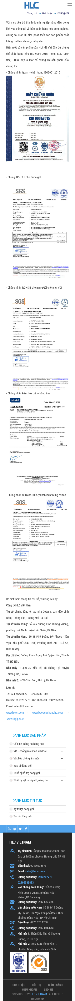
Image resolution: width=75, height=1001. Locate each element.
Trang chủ (32, 13)
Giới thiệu (47, 13)
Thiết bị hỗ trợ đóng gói (27, 773)
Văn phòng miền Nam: (30, 907)
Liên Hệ (48, 989)
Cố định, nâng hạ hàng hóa (29, 744)
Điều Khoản (29, 989)
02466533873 (26, 882)
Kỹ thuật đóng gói (24, 809)
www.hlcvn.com (15, 712)
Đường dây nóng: (27, 877)
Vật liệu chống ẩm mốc (26, 758)
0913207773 (45, 877)
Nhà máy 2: (12, 680)
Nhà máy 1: (24, 933)
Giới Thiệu (18, 985)
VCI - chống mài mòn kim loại (30, 751)
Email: (21, 871)
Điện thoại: (24, 866)
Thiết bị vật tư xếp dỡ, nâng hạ (31, 780)
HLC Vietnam (38, 994)
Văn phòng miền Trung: (31, 887)
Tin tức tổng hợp (23, 816)
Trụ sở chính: (25, 851)
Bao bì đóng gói (22, 766)
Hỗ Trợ (36, 985)
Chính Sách (55, 985)
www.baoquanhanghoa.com (48, 712)
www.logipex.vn (15, 719)
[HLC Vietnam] (37, 5)
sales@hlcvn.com (35, 871)
